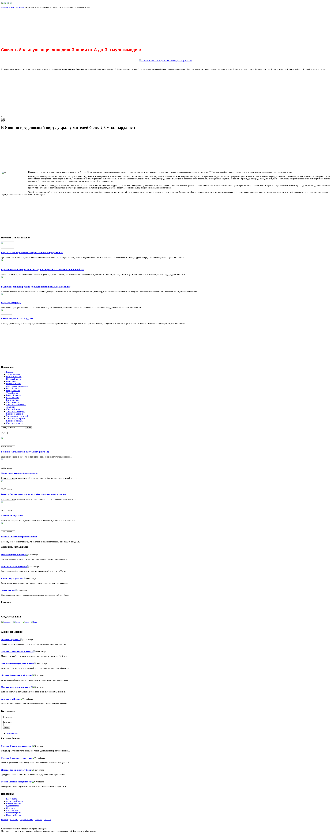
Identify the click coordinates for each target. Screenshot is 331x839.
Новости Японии (16, 7)
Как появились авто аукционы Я (16, 687)
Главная (4, 7)
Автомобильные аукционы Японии (17, 663)
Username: (7, 717)
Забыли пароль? (13, 733)
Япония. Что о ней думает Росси (16, 770)
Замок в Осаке (8, 590)
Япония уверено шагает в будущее (17, 318)
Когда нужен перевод (11, 302)
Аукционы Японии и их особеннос (17, 651)
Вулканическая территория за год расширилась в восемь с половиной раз (42, 269)
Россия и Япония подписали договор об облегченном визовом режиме (33, 494)
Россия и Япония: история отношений (19, 537)
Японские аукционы (10, 640)
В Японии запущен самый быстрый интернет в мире (25, 452)
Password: (7, 722)
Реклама (38, 819)
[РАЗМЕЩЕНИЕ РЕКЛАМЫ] (11, 3)
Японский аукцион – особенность (16, 675)
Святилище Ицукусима (12, 515)
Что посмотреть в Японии (13, 555)
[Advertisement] (78, 27)
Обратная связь (26, 819)
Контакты (14, 819)
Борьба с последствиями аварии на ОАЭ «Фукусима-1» (32, 252)
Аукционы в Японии (11, 699)
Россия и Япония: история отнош (17, 758)
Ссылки (47, 819)
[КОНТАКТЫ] (8, 3)
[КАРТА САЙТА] (5, 3)
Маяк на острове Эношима (14, 566)
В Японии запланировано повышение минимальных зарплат (35, 286)
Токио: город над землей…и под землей (19, 473)
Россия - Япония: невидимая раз (16, 782)
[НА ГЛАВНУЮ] (2, 3)
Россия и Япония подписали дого (16, 746)
